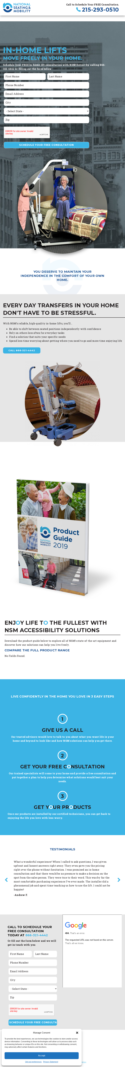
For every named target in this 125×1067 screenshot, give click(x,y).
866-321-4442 (36, 935)
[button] (77, 1032)
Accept (41, 1055)
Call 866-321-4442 (21, 350)
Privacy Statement (50, 1062)
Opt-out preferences (33, 1062)
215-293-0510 (100, 9)
